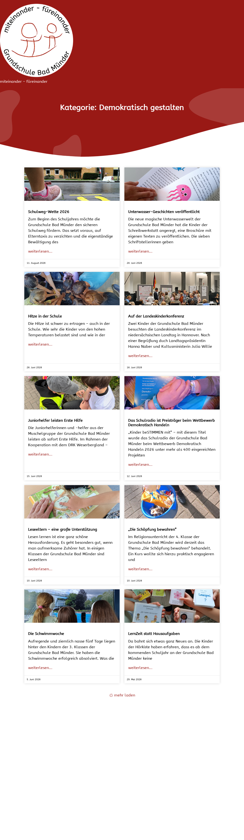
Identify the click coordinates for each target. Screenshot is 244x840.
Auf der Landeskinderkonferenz (156, 316)
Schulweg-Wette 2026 (48, 211)
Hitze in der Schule (45, 316)
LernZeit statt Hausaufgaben (154, 633)
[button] (122, 695)
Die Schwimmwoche (46, 633)
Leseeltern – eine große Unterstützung (62, 529)
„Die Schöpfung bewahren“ (152, 529)
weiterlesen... (40, 251)
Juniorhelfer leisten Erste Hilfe (55, 420)
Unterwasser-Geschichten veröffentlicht (164, 211)
